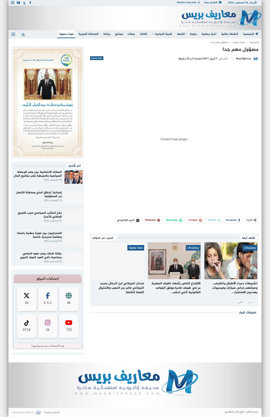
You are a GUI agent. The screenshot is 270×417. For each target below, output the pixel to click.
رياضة (106, 34)
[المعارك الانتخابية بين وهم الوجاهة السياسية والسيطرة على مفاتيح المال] (74, 177)
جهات (131, 34)
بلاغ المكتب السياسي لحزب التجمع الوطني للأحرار (40, 215)
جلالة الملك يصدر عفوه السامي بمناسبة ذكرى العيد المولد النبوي (41, 255)
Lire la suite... (135, 401)
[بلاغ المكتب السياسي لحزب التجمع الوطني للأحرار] (74, 218)
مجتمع (119, 34)
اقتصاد (181, 34)
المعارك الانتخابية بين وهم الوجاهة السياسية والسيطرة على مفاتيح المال (38, 174)
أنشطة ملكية (229, 34)
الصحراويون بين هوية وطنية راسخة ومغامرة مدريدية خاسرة (39, 235)
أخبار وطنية (208, 34)
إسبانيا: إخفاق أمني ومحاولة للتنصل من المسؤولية (39, 194)
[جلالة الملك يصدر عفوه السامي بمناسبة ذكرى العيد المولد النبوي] (74, 258)
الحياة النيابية (163, 34)
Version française (186, 2)
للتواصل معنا (211, 2)
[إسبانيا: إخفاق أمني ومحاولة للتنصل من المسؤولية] (74, 197)
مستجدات (250, 247)
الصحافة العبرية (88, 34)
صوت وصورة (66, 34)
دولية (193, 34)
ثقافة (143, 34)
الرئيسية (248, 34)
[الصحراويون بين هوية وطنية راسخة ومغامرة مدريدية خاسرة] (74, 238)
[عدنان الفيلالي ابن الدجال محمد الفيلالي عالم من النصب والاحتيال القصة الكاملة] (117, 260)
